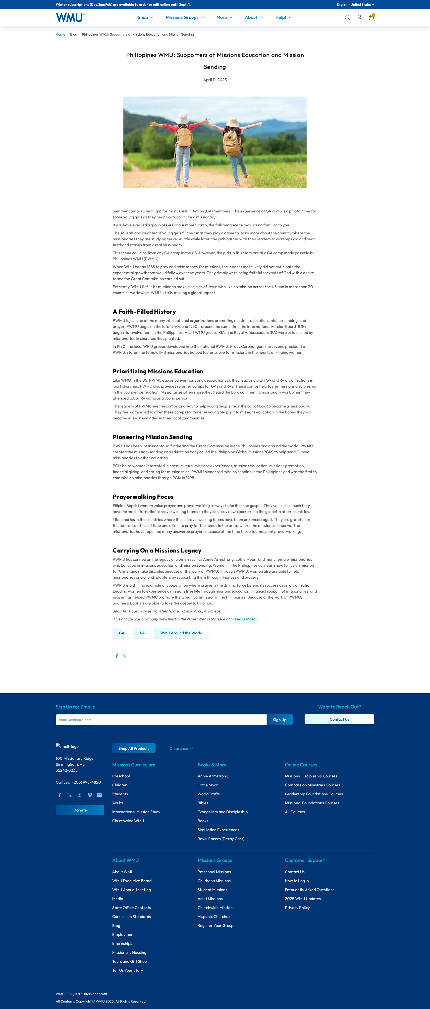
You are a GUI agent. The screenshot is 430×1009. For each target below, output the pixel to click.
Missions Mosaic (244, 618)
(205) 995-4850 (86, 782)
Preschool (121, 775)
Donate (80, 809)
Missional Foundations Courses (312, 802)
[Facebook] (60, 795)
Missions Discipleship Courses (311, 775)
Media (117, 898)
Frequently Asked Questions (309, 889)
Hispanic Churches (214, 916)
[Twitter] (125, 658)
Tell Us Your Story (127, 970)
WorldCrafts (209, 793)
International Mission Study (136, 811)
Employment (123, 934)
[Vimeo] (90, 795)
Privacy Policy (297, 907)
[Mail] (100, 795)
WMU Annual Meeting (131, 889)
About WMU (123, 871)
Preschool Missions (214, 871)
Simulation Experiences (218, 829)
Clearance (179, 748)
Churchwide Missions (216, 907)
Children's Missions (214, 880)
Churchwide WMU (128, 820)
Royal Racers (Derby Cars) (221, 838)
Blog (73, 34)
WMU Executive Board (132, 880)
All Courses (295, 811)
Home (60, 34)
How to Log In (297, 880)
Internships (122, 943)
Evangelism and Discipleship (223, 811)
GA (121, 632)
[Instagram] (80, 795)
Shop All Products (133, 748)
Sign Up (279, 719)
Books (203, 820)
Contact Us (339, 719)
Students (120, 793)
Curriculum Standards (131, 916)
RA (142, 632)
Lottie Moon (208, 784)
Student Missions (212, 889)
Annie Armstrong (213, 775)
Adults (117, 802)
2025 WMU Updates (303, 898)
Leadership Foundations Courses (314, 793)
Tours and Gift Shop (129, 961)
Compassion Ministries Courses (312, 784)
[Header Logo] (70, 17)
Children (119, 784)
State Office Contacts (131, 907)
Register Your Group (215, 925)
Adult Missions (210, 898)
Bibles (203, 802)
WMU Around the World (181, 632)
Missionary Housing (129, 952)
